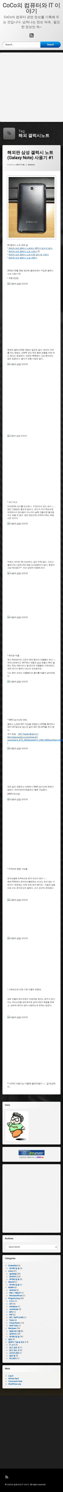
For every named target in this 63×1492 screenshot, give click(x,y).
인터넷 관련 (14, 1353)
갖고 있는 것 (14, 1350)
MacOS (11, 1282)
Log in (10, 1376)
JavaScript (13, 1309)
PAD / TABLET (15, 1293)
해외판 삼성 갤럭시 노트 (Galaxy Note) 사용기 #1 (30, 155)
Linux (10, 1271)
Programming (14, 1298)
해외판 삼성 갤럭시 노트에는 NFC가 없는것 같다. (31, 248)
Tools (11, 1320)
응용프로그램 (14, 1331)
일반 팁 (12, 1356)
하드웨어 (13, 1358)
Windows (12, 1328)
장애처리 (13, 1276)
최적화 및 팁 (14, 1268)
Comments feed (15, 1381)
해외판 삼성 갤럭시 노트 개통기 (23, 258)
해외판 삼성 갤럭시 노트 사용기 (23, 251)
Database (13, 1306)
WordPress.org (14, 1384)
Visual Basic (14, 1323)
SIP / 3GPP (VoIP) (16, 1317)
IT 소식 (12, 1345)
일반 (10, 1339)
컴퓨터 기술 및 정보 (16, 1342)
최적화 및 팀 (14, 1279)
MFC (11, 1312)
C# (10, 1304)
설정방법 (13, 1274)
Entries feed (13, 1379)
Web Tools (13, 1326)
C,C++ (11, 1301)
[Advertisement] (31, 86)
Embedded (12, 1266)
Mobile (11, 1287)
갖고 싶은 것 (14, 1347)
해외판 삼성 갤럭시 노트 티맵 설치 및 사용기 (29, 255)
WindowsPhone (15, 1296)
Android (31, 165)
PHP (11, 1315)
